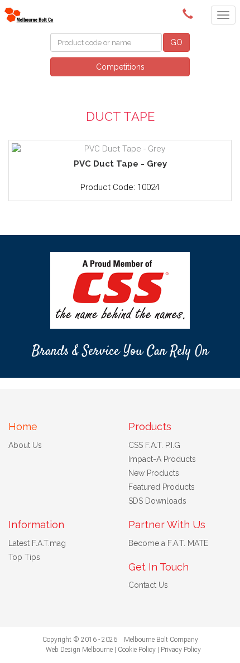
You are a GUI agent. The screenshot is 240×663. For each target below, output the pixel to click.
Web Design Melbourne (79, 650)
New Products (153, 473)
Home (22, 426)
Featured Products (161, 486)
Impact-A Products (162, 459)
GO (176, 42)
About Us (25, 445)
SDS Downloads (157, 500)
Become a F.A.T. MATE (168, 543)
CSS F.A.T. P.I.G (154, 445)
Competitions (120, 66)
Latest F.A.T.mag (37, 543)
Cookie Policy (137, 650)
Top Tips (24, 557)
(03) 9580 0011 (189, 14)
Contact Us (148, 585)
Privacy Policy (181, 650)
